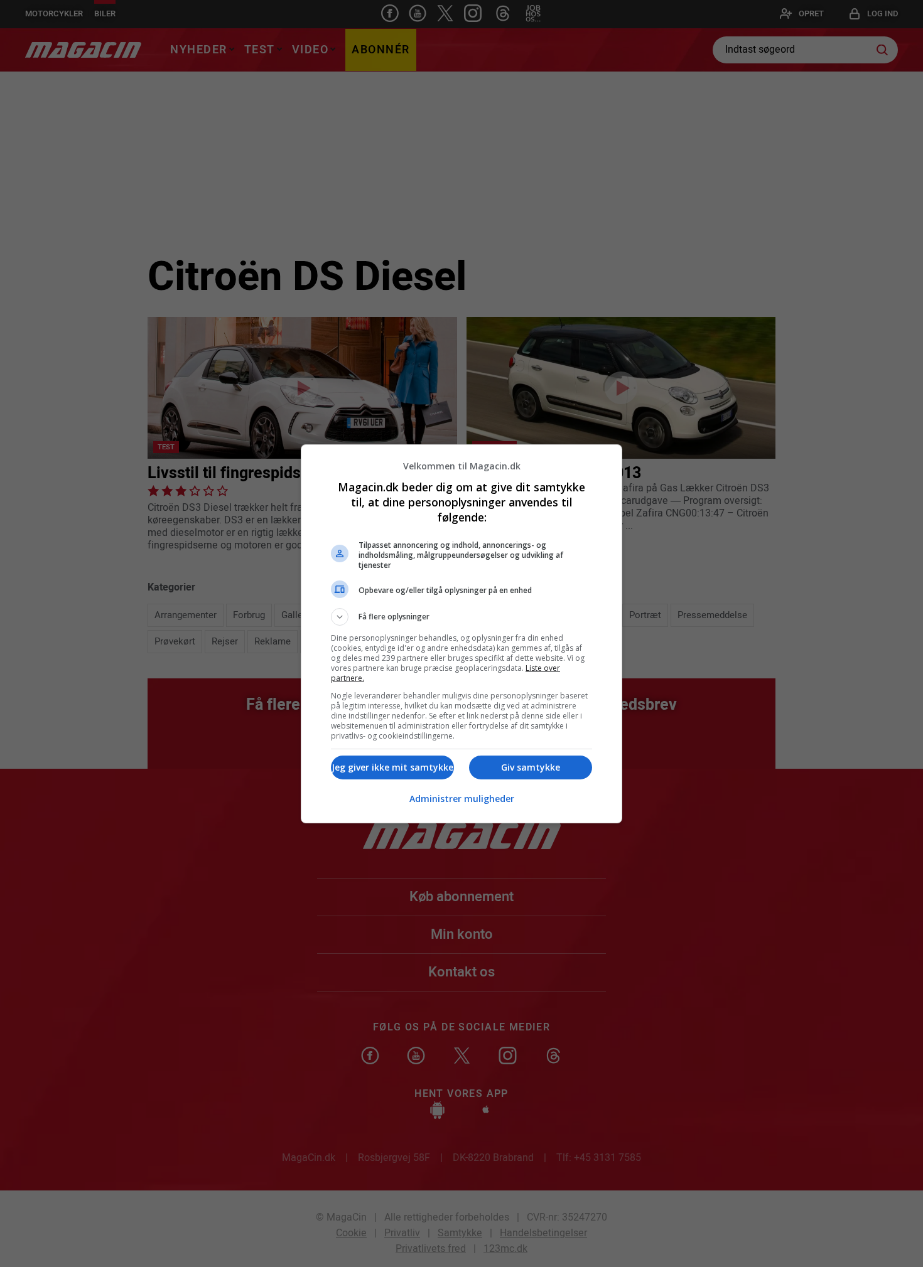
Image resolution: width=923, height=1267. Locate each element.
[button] (461, 617)
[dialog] (461, 633)
